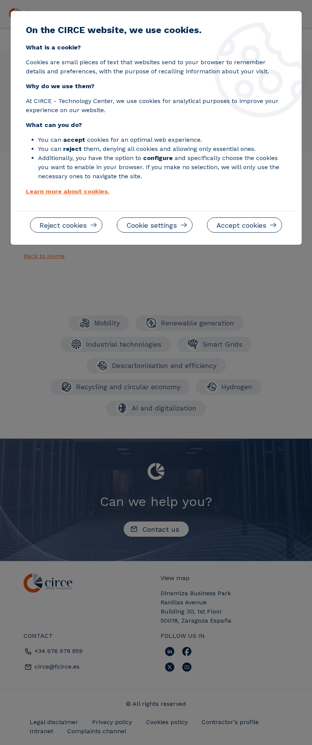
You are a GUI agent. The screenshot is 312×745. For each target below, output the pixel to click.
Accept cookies (241, 225)
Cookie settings (151, 225)
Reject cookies (63, 225)
